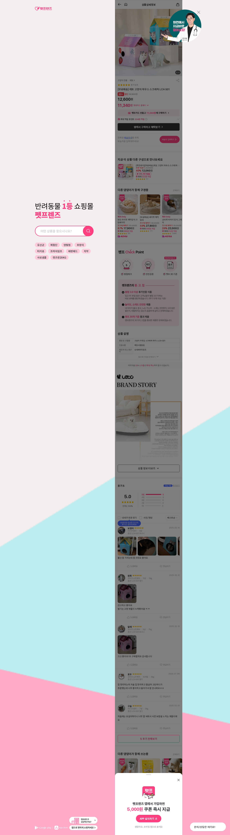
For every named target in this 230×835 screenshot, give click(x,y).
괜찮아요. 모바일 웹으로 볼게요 (149, 826)
